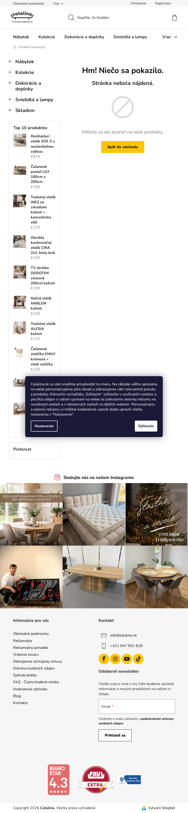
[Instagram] (115, 659)
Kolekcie (24, 72)
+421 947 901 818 (126, 645)
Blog (17, 696)
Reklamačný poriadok (30, 647)
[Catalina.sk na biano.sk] (58, 779)
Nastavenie (44, 426)
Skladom (25, 110)
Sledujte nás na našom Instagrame (99, 478)
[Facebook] (104, 659)
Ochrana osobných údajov (34, 668)
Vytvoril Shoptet (161, 807)
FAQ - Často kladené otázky (36, 682)
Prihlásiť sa (115, 735)
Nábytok (24, 61)
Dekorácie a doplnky (28, 86)
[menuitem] (21, 37)
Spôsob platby (25, 675)
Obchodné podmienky (28, 3)
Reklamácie (22, 640)
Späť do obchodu (122, 147)
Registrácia (163, 3)
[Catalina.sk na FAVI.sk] (96, 779)
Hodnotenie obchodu (30, 689)
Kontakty (20, 702)
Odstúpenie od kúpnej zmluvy (37, 661)
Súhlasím (146, 426)
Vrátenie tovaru (26, 654)
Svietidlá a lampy (34, 99)
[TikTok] (138, 659)
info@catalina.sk (123, 635)
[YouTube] (127, 659)
